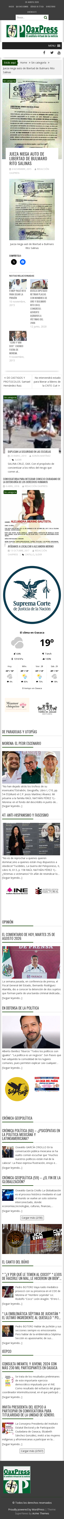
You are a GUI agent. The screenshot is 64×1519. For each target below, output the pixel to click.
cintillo (29, 554)
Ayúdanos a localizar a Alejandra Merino (31, 546)
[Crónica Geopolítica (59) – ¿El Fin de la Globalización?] (8, 1195)
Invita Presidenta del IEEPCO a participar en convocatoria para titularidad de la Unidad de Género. (28, 1411)
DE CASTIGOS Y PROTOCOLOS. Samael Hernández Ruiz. (16, 381)
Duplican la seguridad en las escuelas (29, 451)
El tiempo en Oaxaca (32, 688)
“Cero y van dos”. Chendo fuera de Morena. (16, 347)
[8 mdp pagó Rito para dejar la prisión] (18, 284)
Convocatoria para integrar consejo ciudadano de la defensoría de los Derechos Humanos (31, 480)
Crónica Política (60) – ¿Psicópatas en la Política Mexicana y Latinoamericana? (31, 1134)
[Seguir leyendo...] (12, 998)
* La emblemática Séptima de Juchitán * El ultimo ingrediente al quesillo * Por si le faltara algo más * (31, 1315)
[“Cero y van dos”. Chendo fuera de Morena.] (18, 336)
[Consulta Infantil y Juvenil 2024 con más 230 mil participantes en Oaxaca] (8, 1381)
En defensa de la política (20, 1008)
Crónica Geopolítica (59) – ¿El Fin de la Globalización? (31, 1180)
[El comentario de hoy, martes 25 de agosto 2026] (31, 962)
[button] (52, 45)
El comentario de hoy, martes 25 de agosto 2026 (28, 936)
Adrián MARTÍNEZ (41, 455)
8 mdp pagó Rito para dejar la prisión (17, 294)
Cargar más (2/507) (32, 1451)
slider (18, 459)
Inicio (11, 6)
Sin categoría (9, 80)
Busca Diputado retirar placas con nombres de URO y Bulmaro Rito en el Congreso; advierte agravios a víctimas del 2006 (38, 307)
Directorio (50, 6)
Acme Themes (40, 1513)
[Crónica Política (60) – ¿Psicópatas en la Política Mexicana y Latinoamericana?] (8, 1152)
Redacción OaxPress (36, 486)
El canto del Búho (15, 1262)
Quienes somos (22, 6)
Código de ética (37, 6)
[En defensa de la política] (31, 1032)
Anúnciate (32, 12)
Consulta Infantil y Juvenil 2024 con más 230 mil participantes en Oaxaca (29, 1366)
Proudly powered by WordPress (26, 1509)
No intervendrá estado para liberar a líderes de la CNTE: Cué (47, 381)
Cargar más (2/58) (32, 1217)
